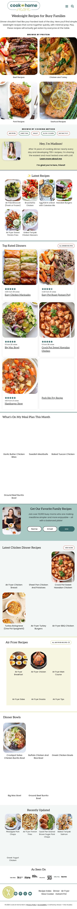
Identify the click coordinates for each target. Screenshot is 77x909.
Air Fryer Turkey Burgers (38, 627)
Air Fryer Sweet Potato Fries (13, 233)
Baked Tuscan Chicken (63, 454)
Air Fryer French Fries (30, 833)
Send (66, 529)
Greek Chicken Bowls (62, 755)
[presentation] (13, 190)
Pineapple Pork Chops (12, 833)
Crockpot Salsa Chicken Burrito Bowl (14, 756)
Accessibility (42, 905)
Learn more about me (51, 158)
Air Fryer (65, 890)
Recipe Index (45, 890)
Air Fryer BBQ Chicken (63, 625)
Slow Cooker (47, 894)
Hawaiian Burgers (64, 202)
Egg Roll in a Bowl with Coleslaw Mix (47, 204)
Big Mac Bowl (14, 795)
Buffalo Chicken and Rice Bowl (38, 756)
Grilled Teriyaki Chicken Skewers (30, 233)
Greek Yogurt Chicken (13, 859)
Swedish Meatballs (38, 454)
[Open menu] (66, 6)
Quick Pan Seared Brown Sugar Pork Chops (47, 834)
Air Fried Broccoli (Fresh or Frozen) (13, 204)
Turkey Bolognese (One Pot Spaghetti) (14, 627)
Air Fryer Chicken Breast (14, 586)
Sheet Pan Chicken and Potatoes (38, 586)
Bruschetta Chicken (30, 204)
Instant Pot (61, 894)
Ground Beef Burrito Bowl (14, 496)
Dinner (56, 890)
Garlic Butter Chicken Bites (14, 455)
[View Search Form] (72, 6)
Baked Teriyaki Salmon (64, 833)
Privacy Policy (31, 905)
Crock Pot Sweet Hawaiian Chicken (63, 586)
